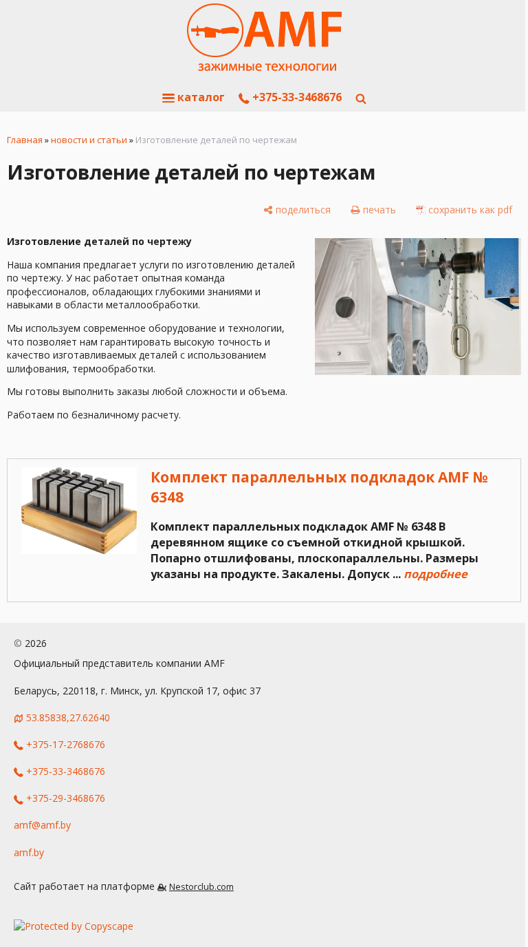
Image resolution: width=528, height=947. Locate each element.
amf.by (29, 852)
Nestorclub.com (201, 887)
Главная (25, 140)
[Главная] (264, 37)
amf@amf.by (42, 824)
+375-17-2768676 (64, 744)
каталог (200, 97)
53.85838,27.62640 (68, 717)
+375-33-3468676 (296, 97)
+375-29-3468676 (64, 798)
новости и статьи (89, 140)
